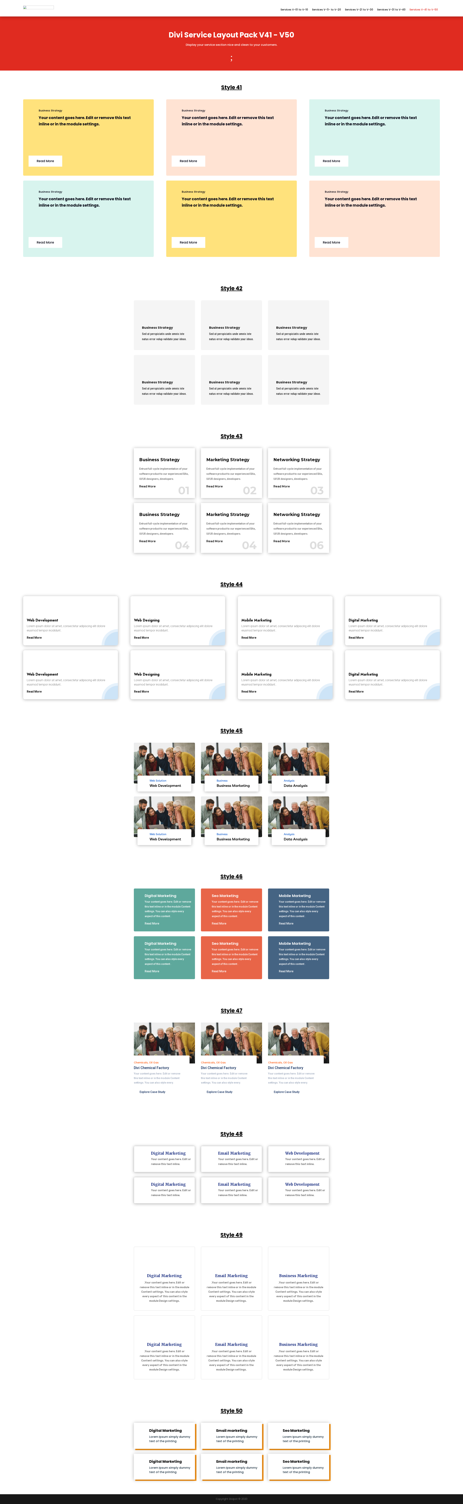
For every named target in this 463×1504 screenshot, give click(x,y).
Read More (45, 161)
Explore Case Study (152, 1092)
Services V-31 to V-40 (391, 9)
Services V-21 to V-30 (359, 9)
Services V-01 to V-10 (294, 9)
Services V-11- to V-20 (326, 9)
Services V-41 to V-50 (423, 9)
